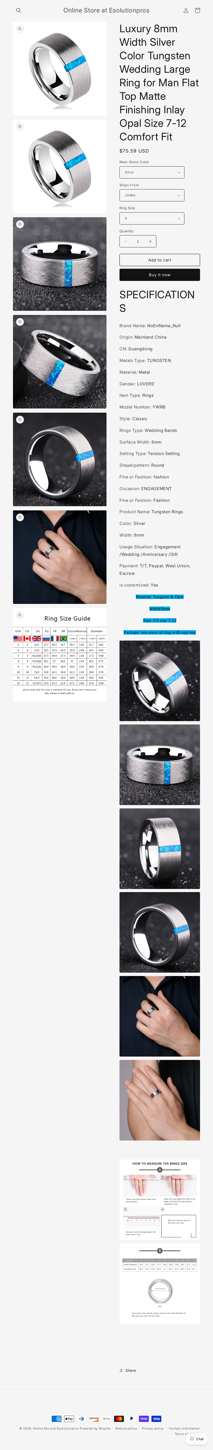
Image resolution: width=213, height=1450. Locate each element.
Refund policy (126, 1428)
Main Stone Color (134, 162)
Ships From (129, 185)
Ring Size (127, 208)
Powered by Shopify (95, 1428)
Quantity (126, 231)
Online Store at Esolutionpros (56, 1428)
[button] (18, 10)
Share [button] (130, 1370)
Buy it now (160, 274)
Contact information (184, 1428)
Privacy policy (153, 1428)
